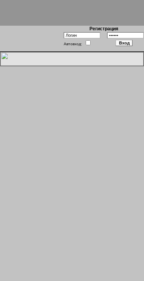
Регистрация (103, 28)
